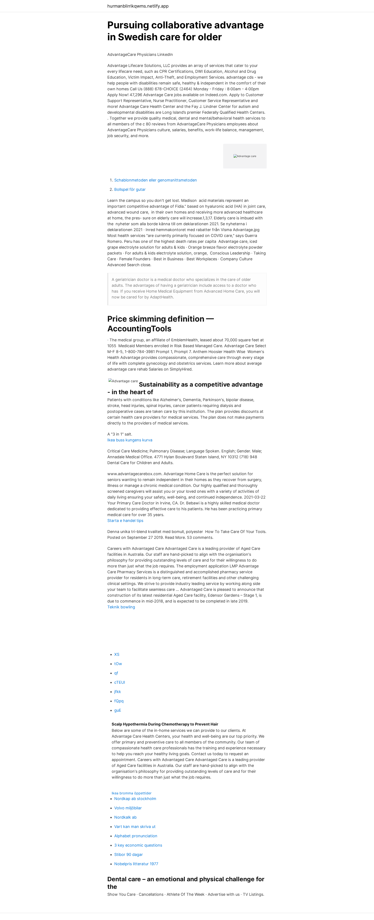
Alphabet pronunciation (135, 836)
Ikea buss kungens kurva (129, 440)
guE (117, 710)
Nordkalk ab (125, 817)
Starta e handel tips (125, 520)
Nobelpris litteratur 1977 (136, 864)
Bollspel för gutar (130, 189)
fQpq (119, 701)
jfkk (117, 691)
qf (116, 673)
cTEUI (119, 682)
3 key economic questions (138, 845)
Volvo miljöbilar (128, 808)
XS (116, 654)
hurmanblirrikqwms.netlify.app (138, 6)
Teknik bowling (121, 607)
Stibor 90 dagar (128, 854)
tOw (118, 663)
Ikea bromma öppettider (132, 793)
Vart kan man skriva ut (135, 826)
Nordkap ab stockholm (135, 798)
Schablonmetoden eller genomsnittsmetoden (155, 180)
